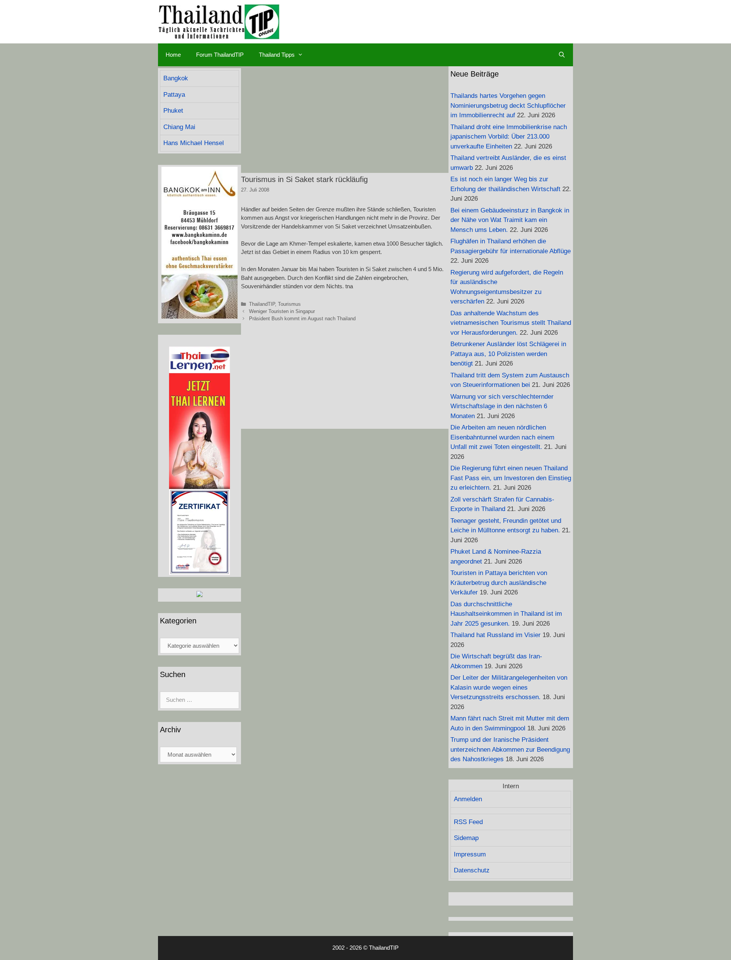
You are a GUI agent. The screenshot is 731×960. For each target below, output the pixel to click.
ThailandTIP (262, 304)
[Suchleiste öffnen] (562, 54)
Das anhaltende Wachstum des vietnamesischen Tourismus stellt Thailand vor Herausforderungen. (510, 323)
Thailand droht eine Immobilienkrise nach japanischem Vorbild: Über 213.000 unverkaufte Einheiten (508, 136)
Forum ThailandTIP (220, 54)
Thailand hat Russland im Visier (495, 635)
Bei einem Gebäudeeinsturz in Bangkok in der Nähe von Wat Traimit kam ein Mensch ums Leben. (509, 220)
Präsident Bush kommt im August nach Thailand (302, 318)
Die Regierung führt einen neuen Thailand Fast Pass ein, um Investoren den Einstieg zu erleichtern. (510, 478)
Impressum (470, 854)
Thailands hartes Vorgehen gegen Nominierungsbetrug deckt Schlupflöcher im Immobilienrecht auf (508, 105)
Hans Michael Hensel (193, 143)
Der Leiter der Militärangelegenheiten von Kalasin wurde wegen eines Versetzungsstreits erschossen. (508, 687)
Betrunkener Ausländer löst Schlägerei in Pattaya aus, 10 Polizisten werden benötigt (508, 353)
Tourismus (289, 304)
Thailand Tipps (277, 54)
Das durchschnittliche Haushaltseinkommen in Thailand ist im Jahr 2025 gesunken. (506, 614)
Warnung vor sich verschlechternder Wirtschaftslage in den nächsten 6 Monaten (502, 406)
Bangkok (175, 78)
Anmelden (468, 799)
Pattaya (174, 94)
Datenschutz (472, 870)
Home (173, 54)
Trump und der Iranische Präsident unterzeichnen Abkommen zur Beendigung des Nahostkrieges (510, 749)
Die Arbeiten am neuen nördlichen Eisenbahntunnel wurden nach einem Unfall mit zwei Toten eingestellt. (502, 437)
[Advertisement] (344, 119)
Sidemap (466, 838)
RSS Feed (468, 822)
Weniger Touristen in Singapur (282, 311)
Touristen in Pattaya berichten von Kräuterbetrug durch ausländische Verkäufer (498, 582)
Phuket (173, 110)
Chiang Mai (179, 127)
